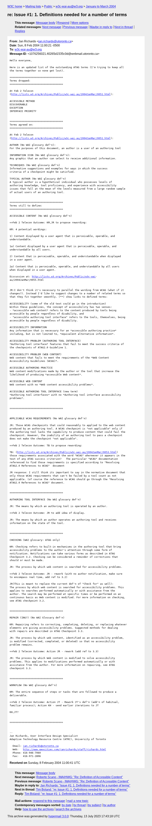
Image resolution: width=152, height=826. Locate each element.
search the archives (68, 809)
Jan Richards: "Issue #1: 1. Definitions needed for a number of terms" (85, 785)
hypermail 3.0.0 (58, 816)
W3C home (14, 6)
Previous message (75, 27)
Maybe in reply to (101, 27)
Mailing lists (33, 6)
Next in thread (123, 27)
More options (80, 22)
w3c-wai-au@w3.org (69, 6)
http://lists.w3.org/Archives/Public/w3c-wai (64, 276)
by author (109, 805)
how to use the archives (38, 809)
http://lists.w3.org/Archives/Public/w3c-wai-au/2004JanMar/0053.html (66, 452)
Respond (63, 22)
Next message (51, 27)
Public (48, 6)
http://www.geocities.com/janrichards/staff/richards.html (64, 749)
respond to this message (49, 800)
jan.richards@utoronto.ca (54, 41)
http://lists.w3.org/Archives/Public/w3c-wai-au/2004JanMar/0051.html (60, 94)
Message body (45, 22)
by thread (79, 805)
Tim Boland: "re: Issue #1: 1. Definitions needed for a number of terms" (82, 789)
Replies (20, 31)
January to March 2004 (101, 6)
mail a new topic (77, 800)
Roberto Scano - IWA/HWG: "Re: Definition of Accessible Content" (79, 777)
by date (66, 805)
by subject (94, 805)
